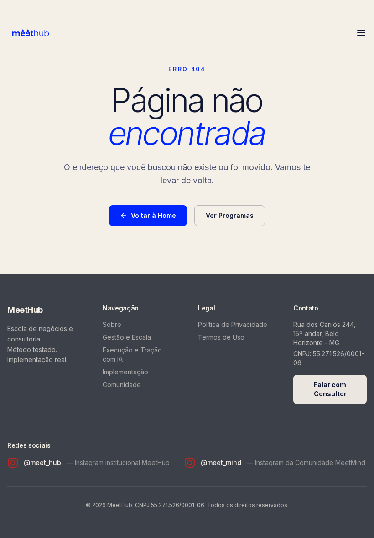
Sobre (112, 324)
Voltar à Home (153, 215)
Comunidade (122, 384)
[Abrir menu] (361, 32)
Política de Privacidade (232, 324)
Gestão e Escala (127, 337)
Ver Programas (230, 215)
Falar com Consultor (330, 389)
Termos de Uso (221, 337)
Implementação (125, 372)
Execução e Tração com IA (132, 354)
